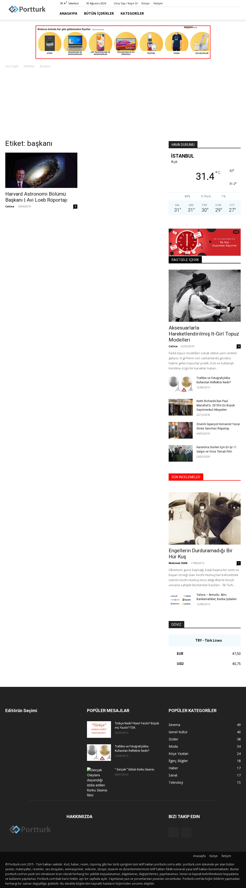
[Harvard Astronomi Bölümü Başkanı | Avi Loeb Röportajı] (41, 170)
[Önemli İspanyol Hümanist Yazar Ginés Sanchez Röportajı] (181, 430)
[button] (235, 13)
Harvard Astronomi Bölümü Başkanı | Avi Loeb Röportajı (36, 197)
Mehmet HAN (178, 563)
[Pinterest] (237, 3)
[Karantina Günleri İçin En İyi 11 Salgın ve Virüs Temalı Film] (181, 453)
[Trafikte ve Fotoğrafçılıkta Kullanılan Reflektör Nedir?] (181, 384)
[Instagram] (229, 3)
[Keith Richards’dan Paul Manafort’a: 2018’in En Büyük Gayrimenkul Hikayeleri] (181, 407)
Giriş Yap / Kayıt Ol (126, 3)
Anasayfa (68, 13)
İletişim (158, 3)
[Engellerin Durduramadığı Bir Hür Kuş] (205, 518)
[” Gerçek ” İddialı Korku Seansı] (99, 782)
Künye (145, 3)
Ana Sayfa (11, 66)
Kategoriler (132, 13)
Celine (9, 206)
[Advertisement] (123, 105)
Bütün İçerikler (99, 13)
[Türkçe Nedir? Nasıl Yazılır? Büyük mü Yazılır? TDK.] (99, 729)
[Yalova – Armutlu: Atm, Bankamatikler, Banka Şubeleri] (181, 601)
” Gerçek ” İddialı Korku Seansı (134, 769)
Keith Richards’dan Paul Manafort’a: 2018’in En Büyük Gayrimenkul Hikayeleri (216, 405)
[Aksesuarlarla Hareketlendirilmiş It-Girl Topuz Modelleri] (205, 296)
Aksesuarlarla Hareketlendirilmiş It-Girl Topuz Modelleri (204, 334)
